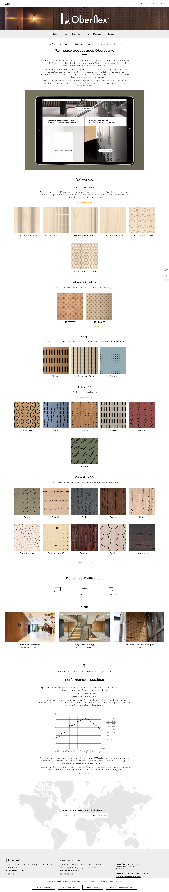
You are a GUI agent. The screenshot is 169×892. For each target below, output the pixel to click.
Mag (87, 34)
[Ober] (8, 4)
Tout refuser (70, 887)
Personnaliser (92, 887)
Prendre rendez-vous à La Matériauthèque (132, 873)
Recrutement (11, 867)
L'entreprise (98, 34)
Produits (53, 34)
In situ (64, 34)
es (161, 10)
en (161, 8)
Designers (76, 34)
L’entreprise (45, 864)
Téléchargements (68, 867)
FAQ (81, 867)
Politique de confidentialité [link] (121, 887)
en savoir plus (84, 773)
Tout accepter (45, 887)
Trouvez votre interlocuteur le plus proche (84, 810)
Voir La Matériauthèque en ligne (128, 877)
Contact (111, 34)
